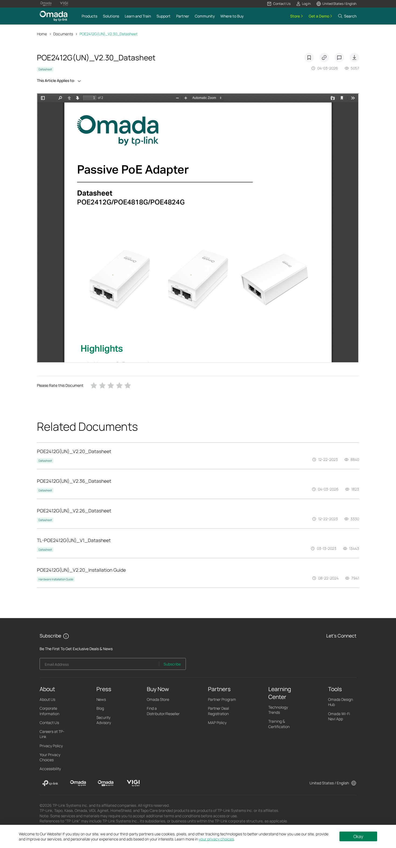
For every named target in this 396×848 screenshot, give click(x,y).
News (101, 699)
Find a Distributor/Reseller (163, 711)
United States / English (329, 782)
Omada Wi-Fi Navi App (339, 716)
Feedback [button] (339, 57)
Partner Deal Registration (218, 711)
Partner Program (222, 699)
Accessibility (50, 768)
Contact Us (49, 722)
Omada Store (158, 699)
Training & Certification (279, 724)
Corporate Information (49, 711)
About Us (47, 699)
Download (354, 57)
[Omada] (78, 783)
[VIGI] (133, 783)
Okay (358, 836)
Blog (100, 708)
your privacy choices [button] (216, 839)
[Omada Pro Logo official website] (46, 4)
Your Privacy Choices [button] (50, 757)
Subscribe (172, 664)
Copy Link (324, 57)
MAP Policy (217, 722)
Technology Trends (278, 710)
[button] (278, 3)
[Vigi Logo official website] (64, 4)
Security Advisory (103, 720)
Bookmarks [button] (309, 57)
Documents (63, 33)
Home (42, 33)
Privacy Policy (51, 745)
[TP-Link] (50, 783)
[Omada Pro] (105, 783)
